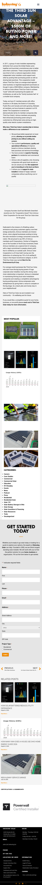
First (3, 576)
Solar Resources (9, 512)
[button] (38, 4)
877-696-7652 (7, 853)
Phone (4, 588)
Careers (6, 474)
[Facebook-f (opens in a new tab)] (16, 883)
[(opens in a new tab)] (26, 883)
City (3, 624)
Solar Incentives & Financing (14, 509)
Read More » (4, 713)
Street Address (7, 615)
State (3, 631)
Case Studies (8, 476)
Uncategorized (9, 516)
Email (4, 598)
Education (7, 483)
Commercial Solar (10, 481)
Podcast (7, 493)
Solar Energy (8, 507)
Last (3, 584)
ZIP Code (5, 639)
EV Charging (8, 486)
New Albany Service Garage (13, 777)
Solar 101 (7, 502)
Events (6, 488)
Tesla (6, 514)
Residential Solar (10, 500)
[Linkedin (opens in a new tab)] (22, 883)
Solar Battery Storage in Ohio (14, 505)
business (32, 552)
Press (6, 495)
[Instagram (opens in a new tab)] (19, 883)
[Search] (35, 52)
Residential (8, 498)
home (26, 552)
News (6, 490)
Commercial (8, 479)
